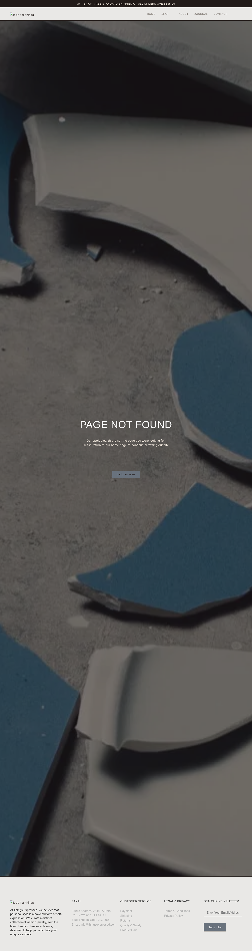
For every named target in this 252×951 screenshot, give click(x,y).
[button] (233, 14)
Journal (201, 13)
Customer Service (135, 901)
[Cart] (238, 14)
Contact (220, 13)
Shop (165, 13)
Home (151, 13)
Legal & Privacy (177, 901)
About (184, 13)
